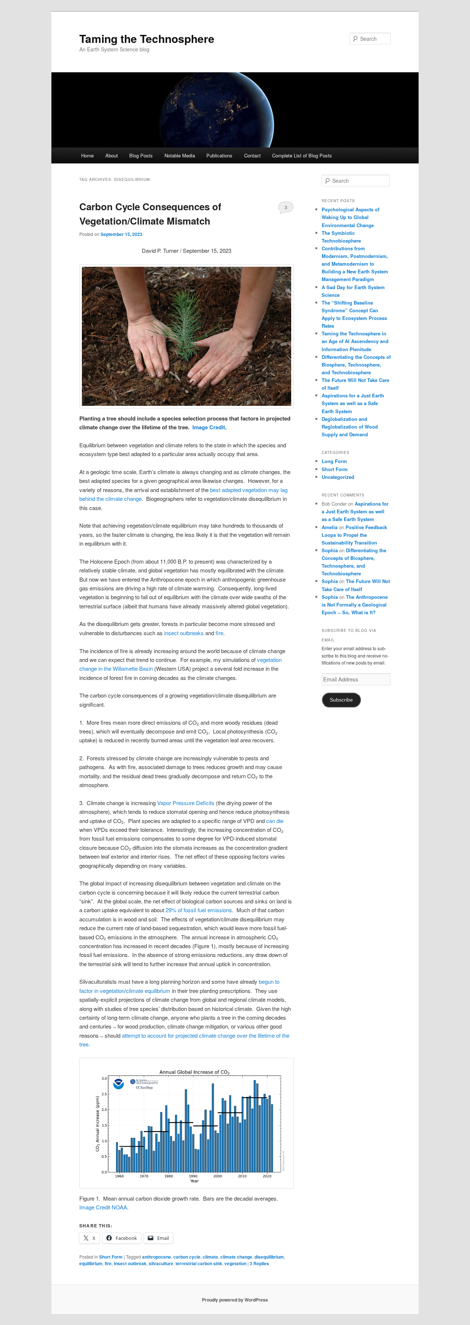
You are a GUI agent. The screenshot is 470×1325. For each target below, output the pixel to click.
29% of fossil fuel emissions (199, 910)
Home (87, 155)
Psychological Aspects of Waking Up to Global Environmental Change (350, 217)
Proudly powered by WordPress (235, 1299)
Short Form (111, 1256)
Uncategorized (338, 476)
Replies (259, 1263)
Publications (219, 155)
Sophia (330, 550)
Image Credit (208, 427)
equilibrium (90, 1263)
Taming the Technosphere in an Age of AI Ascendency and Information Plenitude (355, 341)
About (111, 155)
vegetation (235, 1263)
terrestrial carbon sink (199, 1263)
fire (219, 633)
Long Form (334, 461)
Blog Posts (141, 155)
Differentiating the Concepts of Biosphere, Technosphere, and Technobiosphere (356, 364)
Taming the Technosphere (146, 38)
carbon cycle (186, 1256)
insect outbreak (130, 1263)
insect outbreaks (184, 633)
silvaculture (161, 1263)
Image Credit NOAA (103, 1207)
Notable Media (179, 155)
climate (210, 1256)
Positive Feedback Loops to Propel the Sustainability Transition (354, 535)
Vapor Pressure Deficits (185, 803)
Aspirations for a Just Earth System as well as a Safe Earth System (353, 403)
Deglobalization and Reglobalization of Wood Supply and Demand (350, 426)
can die (274, 821)
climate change (236, 1256)
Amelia (329, 527)
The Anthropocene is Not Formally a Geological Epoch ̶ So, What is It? (355, 604)
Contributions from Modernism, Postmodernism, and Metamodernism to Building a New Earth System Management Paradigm (355, 264)
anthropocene (156, 1256)
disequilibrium (269, 1256)
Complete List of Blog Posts (302, 155)
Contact (252, 155)
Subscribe (341, 700)
